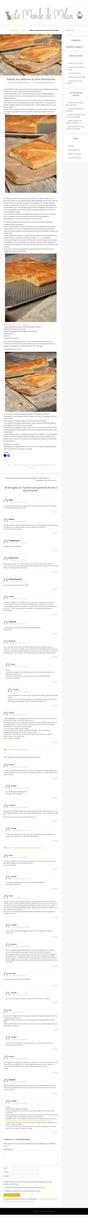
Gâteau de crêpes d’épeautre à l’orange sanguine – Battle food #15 (27, 478)
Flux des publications (74, 150)
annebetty (12, 622)
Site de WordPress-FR (74, 158)
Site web (6, 1176)
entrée (23, 465)
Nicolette (12, 1080)
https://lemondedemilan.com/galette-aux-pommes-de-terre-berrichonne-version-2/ (29, 1120)
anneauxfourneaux (15, 579)
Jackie (11, 500)
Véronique (50, 1211)
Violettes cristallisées (72, 123)
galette (42, 465)
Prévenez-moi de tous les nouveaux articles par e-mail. (22, 1191)
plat (24, 30)
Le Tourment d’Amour (74, 73)
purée (32, 467)
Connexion (71, 146)
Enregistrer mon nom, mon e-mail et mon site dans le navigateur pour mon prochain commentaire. (28, 1183)
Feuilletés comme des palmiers (17, 750)
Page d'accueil (14, 30)
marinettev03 (13, 558)
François (39, 238)
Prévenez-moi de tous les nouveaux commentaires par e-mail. (25, 1187)
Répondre (55, 512)
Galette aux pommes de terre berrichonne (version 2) (24, 848)
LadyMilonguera (14, 541)
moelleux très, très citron (75, 63)
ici (20, 212)
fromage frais (35, 465)
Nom (6, 1168)
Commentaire (8, 1149)
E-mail (6, 1172)
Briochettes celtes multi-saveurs (46, 480)
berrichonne (17, 465)
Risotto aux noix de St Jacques (77, 77)
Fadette (11, 519)
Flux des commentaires (74, 154)
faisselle (28, 465)
